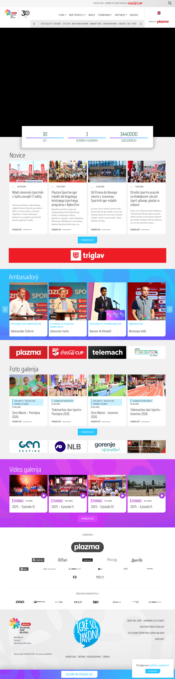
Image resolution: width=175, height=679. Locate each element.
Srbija (106, 656)
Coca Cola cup (46, 23)
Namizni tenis (95, 23)
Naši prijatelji (76, 15)
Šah (128, 23)
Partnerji (120, 15)
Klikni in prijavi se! (79, 674)
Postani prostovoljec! (152, 627)
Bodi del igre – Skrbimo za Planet (145, 620)
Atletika (66, 23)
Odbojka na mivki (110, 23)
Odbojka (122, 23)
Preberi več (17, 229)
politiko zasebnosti (159, 665)
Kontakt (134, 15)
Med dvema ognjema (80, 23)
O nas (61, 15)
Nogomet (57, 23)
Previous (3, 309)
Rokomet (136, 23)
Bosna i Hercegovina (89, 656)
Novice (91, 15)
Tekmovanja (104, 15)
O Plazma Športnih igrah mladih (146, 633)
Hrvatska (70, 656)
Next (168, 309)
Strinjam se (153, 671)
